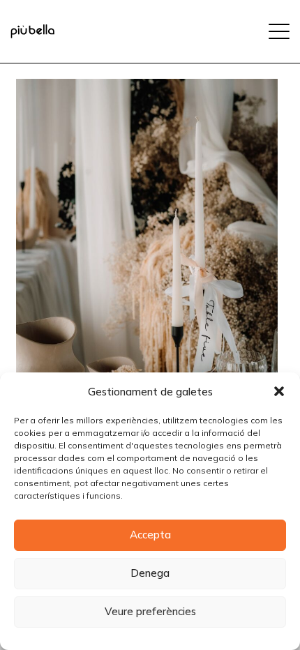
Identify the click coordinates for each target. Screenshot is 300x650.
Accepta (150, 534)
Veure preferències (150, 611)
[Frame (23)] (32, 31)
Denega (150, 573)
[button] (279, 391)
